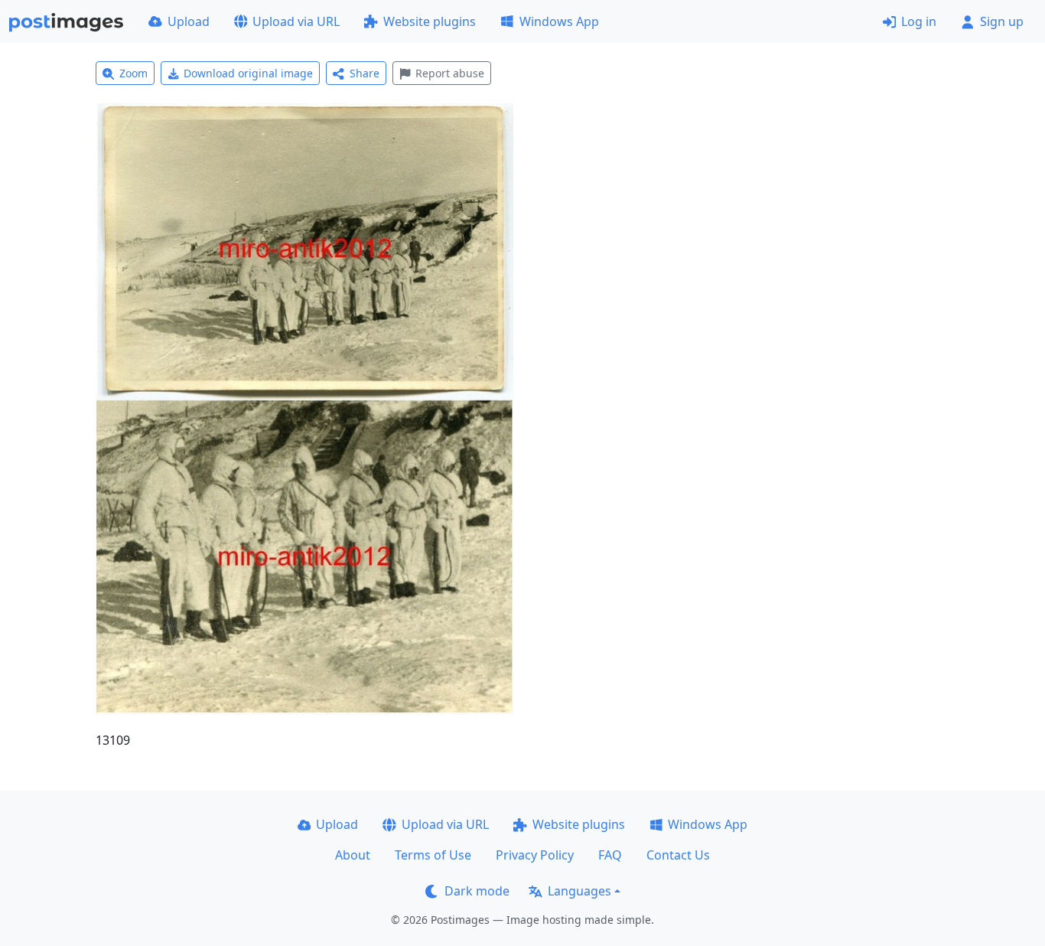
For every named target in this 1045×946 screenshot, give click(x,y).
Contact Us (678, 855)
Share (364, 73)
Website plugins (429, 21)
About (352, 855)
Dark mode (476, 890)
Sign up (1002, 21)
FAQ (610, 855)
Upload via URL (296, 21)
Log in (918, 21)
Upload (189, 21)
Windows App (559, 21)
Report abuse (449, 73)
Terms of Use (433, 855)
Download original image (248, 73)
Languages (579, 890)
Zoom (133, 73)
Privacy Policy (535, 855)
